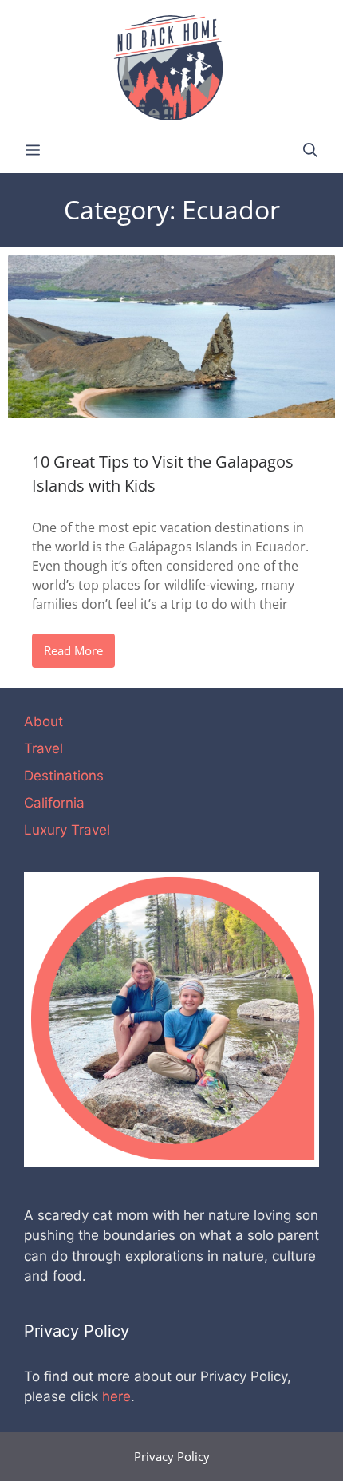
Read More (73, 650)
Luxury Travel (67, 830)
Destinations (64, 776)
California (54, 803)
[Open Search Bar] (310, 150)
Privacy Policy (172, 1456)
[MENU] (32, 150)
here (116, 1396)
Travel (43, 748)
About (43, 721)
